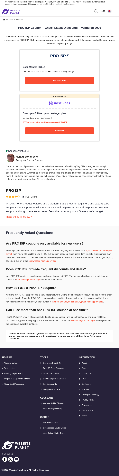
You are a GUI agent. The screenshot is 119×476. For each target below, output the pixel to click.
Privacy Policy (88, 400)
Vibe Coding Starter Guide (54, 433)
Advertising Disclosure (65, 4)
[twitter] (10, 459)
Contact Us (86, 373)
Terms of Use (87, 405)
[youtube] (16, 459)
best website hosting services (42, 261)
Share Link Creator (51, 373)
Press (84, 416)
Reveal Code (59, 80)
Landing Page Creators (14, 373)
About (84, 363)
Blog (83, 368)
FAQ (83, 379)
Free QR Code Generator (53, 368)
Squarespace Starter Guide (54, 428)
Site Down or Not (50, 384)
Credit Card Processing (14, 384)
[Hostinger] (59, 117)
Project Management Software (17, 379)
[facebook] (4, 459)
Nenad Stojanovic (27, 156)
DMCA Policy (87, 410)
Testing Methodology (90, 395)
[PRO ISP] (59, 70)
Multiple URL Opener (52, 389)
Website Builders (11, 363)
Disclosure (86, 384)
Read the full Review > (19, 216)
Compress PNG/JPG (52, 363)
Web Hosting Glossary (52, 408)
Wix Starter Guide (50, 423)
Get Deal (59, 130)
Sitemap (85, 389)
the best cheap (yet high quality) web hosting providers (77, 301)
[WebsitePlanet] (4, 19)
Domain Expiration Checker (54, 379)
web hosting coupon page (28, 279)
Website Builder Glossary (53, 403)
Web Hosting (9, 368)
